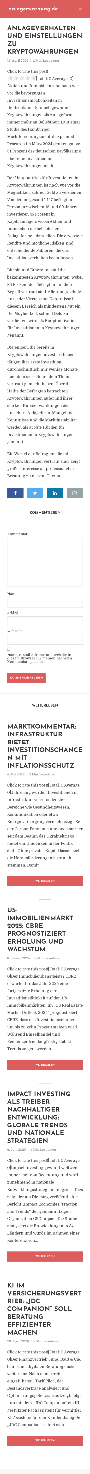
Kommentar (17, 534)
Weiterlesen (45, 881)
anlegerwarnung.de (33, 9)
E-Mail (12, 612)
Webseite (14, 631)
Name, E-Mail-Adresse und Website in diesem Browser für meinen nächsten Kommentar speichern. (39, 658)
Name (12, 593)
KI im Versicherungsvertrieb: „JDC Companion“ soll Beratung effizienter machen (44, 1309)
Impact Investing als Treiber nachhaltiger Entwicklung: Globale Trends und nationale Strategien (39, 1118)
